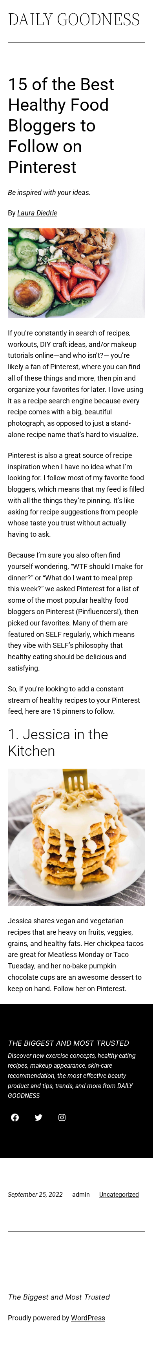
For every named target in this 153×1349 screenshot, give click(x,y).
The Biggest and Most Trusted (68, 1043)
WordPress (88, 1318)
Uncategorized (119, 1194)
